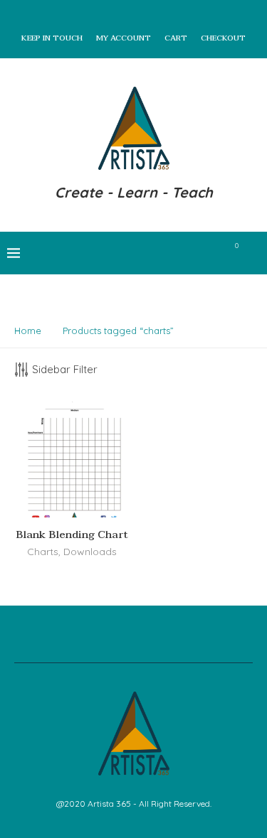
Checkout (223, 38)
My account (123, 38)
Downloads (90, 551)
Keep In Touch (52, 38)
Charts (42, 551)
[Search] (253, 253)
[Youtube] (196, 253)
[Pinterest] (181, 253)
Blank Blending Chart (72, 534)
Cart (175, 38)
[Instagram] (166, 253)
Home (27, 330)
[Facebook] (136, 253)
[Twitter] (151, 253)
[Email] (211, 253)
